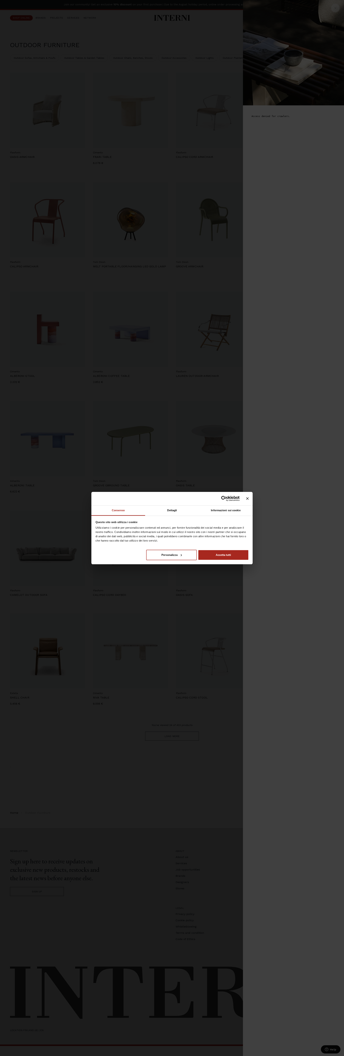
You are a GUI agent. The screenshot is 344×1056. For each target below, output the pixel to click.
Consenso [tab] (118, 510)
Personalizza (169, 554)
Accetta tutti (223, 554)
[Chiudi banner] (247, 498)
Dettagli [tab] (172, 510)
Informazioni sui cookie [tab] (225, 510)
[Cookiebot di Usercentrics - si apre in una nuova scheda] (224, 498)
